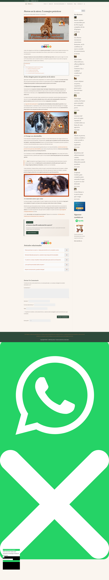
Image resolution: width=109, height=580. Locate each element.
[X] (44, 47)
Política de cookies (55, 334)
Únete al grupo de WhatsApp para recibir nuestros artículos (79, 236)
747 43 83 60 (27, 0)
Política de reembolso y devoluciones (76, 334)
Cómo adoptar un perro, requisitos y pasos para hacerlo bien (78, 85)
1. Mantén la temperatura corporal (33, 68)
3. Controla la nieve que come (33, 71)
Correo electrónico (29, 304)
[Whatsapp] (48, 47)
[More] (50, 47)
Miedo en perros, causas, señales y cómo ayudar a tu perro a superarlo (79, 140)
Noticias (37, 14)
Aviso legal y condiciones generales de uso (32, 334)
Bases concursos (53, 336)
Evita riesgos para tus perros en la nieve (34, 67)
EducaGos (27, 14)
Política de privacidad (46, 334)
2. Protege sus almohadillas (32, 70)
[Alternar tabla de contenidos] (25, 65)
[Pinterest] (46, 47)
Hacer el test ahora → (32, 232)
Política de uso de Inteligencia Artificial (65, 336)
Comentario (27, 287)
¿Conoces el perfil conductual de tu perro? (35, 73)
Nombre (26, 301)
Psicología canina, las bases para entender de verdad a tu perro (79, 103)
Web (25, 308)
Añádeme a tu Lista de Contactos (43, 336)
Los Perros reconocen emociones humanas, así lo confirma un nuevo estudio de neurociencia (79, 44)
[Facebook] (42, 47)
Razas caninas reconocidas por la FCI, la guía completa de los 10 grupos (79, 24)
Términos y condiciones (64, 334)
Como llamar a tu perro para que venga (79, 194)
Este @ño (26, 320)
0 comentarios (43, 14)
